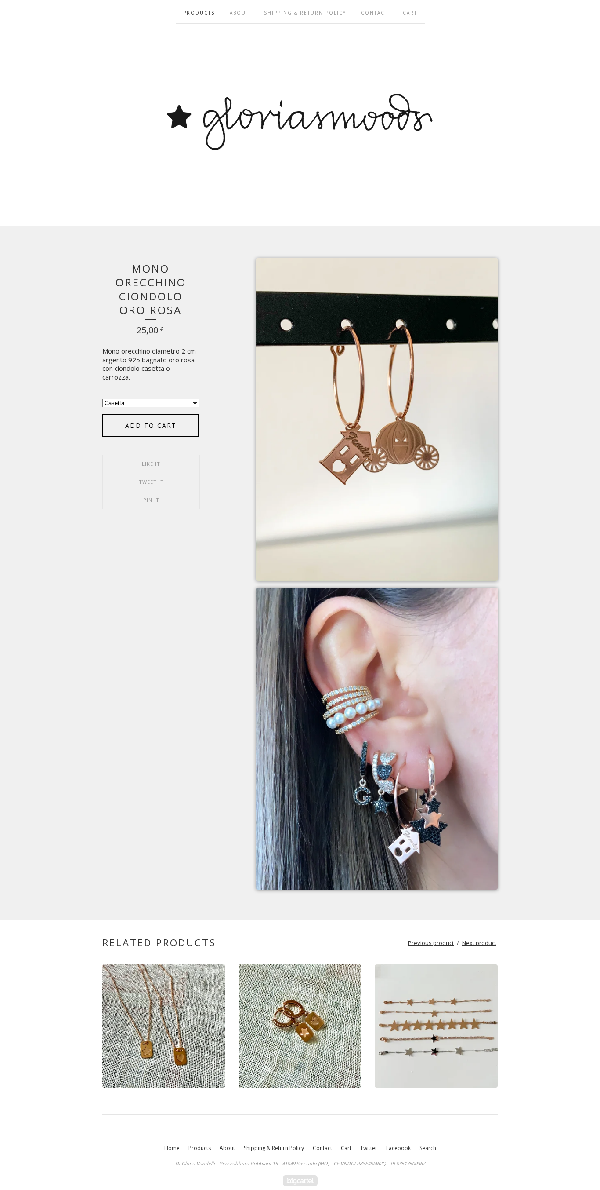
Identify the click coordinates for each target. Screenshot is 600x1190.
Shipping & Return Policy (305, 13)
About (239, 13)
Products (199, 13)
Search (427, 1148)
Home (172, 1148)
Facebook (398, 1148)
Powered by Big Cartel (300, 1180)
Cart (410, 13)
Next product (479, 943)
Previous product (431, 943)
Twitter (368, 1148)
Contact (374, 13)
